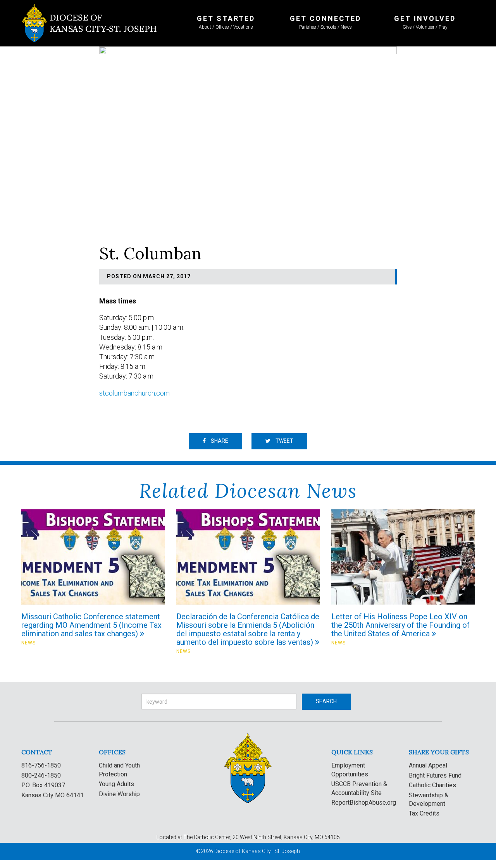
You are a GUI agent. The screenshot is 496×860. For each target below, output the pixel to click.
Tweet (283, 441)
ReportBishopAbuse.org (363, 802)
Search (326, 701)
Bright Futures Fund (435, 775)
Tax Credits (424, 813)
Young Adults (116, 784)
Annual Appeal (428, 765)
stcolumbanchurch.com (134, 393)
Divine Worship (119, 794)
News (28, 643)
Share (219, 441)
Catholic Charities (432, 785)
